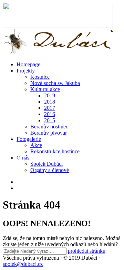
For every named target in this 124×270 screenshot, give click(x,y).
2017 (49, 108)
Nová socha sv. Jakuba (55, 83)
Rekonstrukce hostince (55, 151)
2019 (49, 95)
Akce (36, 145)
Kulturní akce (45, 89)
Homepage (28, 64)
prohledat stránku (86, 251)
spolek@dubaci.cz (23, 264)
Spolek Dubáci (46, 164)
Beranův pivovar (48, 133)
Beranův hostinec (49, 126)
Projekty (26, 71)
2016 (49, 114)
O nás (23, 158)
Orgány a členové (49, 170)
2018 (49, 102)
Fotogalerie (29, 139)
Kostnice (40, 77)
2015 (49, 120)
